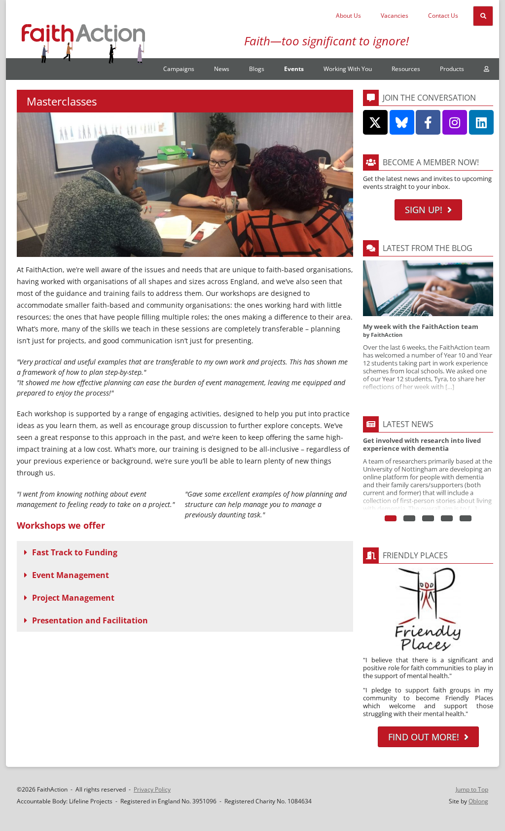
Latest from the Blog (427, 248)
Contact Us (443, 15)
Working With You (348, 69)
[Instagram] (454, 122)
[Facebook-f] (428, 122)
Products (452, 69)
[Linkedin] (481, 122)
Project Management (73, 597)
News (221, 69)
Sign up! (423, 210)
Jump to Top (472, 789)
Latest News (408, 424)
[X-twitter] (375, 122)
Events (294, 69)
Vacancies (394, 15)
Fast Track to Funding (74, 552)
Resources (406, 69)
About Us (348, 15)
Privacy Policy (152, 789)
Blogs (256, 69)
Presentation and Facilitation (90, 620)
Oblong (478, 801)
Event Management (70, 575)
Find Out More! (423, 737)
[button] (185, 552)
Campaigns (178, 69)
